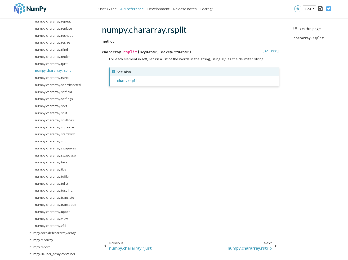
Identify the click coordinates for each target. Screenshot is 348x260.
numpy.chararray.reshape (54, 35)
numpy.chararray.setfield (53, 92)
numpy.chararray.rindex (52, 56)
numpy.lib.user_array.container (52, 254)
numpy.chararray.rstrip (52, 78)
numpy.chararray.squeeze (54, 127)
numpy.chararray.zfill (50, 226)
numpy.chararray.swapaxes (55, 148)
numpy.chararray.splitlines (54, 120)
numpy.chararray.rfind (51, 49)
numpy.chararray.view (51, 218)
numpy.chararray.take (51, 162)
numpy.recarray (41, 240)
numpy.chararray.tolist (51, 183)
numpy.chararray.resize (52, 42)
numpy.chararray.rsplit (53, 70)
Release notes (185, 8)
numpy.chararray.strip (51, 141)
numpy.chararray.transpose (55, 204)
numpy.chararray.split (51, 113)
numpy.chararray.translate (54, 197)
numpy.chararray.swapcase (55, 155)
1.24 (308, 9)
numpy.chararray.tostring (53, 190)
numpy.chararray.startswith (55, 134)
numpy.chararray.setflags (54, 99)
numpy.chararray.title (50, 169)
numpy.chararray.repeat (53, 21)
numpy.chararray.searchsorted (58, 85)
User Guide (107, 8)
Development (158, 8)
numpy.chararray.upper (52, 212)
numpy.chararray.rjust (51, 64)
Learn (205, 8)
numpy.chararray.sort (51, 106)
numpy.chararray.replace (53, 28)
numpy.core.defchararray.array (53, 233)
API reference (132, 8)
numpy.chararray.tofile (52, 176)
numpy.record (40, 247)
